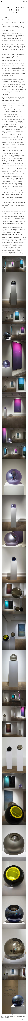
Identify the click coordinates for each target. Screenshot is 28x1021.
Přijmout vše (24, 1019)
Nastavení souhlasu (10, 1019)
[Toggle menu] (26, 1)
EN (24, 1)
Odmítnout (3, 1019)
